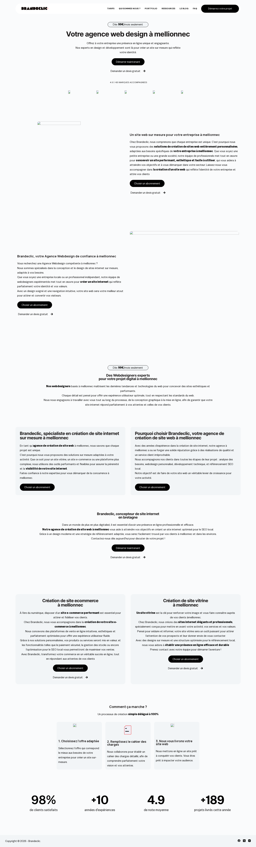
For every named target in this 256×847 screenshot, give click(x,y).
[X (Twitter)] (244, 840)
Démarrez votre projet (220, 8)
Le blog (184, 8)
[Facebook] (239, 840)
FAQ (195, 8)
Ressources (168, 8)
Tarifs (110, 8)
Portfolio (151, 8)
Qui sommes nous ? (129, 8)
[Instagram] (249, 840)
